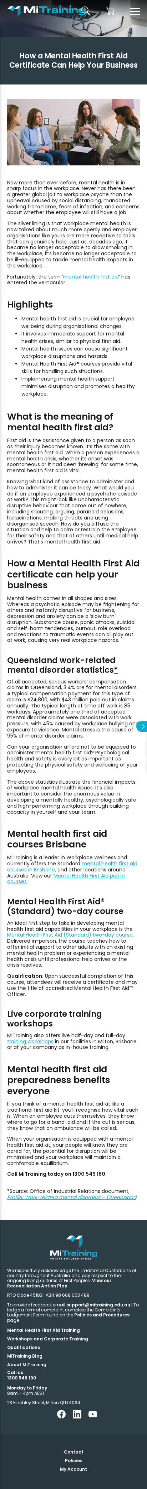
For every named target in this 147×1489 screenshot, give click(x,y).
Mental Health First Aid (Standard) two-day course (70, 934)
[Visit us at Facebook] (61, 1417)
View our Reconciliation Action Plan (59, 1283)
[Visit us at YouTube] (92, 1417)
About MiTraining (26, 1365)
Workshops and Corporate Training (47, 1339)
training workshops (30, 1041)
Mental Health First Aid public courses (66, 878)
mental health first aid (91, 276)
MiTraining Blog (24, 1356)
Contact (73, 1452)
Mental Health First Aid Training (43, 1330)
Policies (73, 1460)
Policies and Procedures (102, 1315)
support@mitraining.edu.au (98, 1305)
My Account (73, 1469)
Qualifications (23, 1347)
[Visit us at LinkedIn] (77, 1417)
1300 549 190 (21, 1378)
